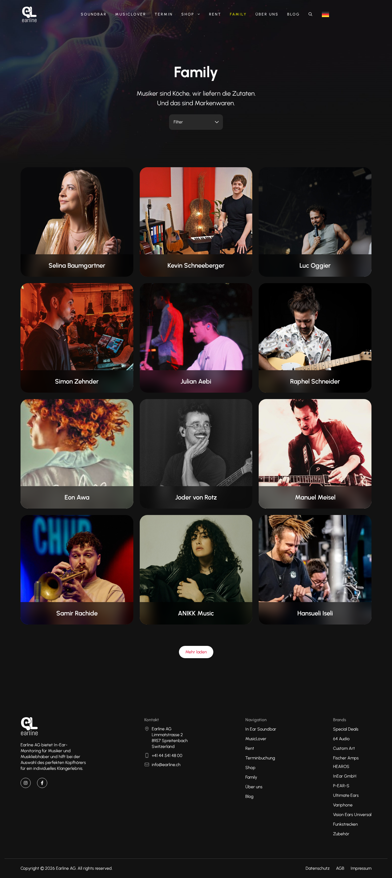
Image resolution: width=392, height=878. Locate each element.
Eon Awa (77, 497)
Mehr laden (196, 651)
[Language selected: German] (325, 14)
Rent (215, 14)
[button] (310, 14)
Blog (293, 14)
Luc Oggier (315, 265)
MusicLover (130, 14)
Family (238, 14)
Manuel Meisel (315, 497)
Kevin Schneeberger (196, 265)
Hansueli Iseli (315, 613)
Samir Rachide (77, 613)
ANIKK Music (196, 613)
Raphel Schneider (315, 381)
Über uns (267, 14)
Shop (187, 14)
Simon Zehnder (77, 381)
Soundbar (94, 14)
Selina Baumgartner (77, 265)
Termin (164, 14)
